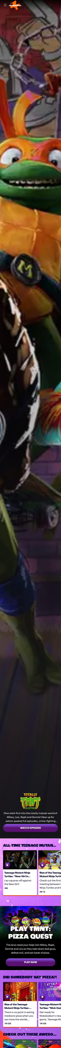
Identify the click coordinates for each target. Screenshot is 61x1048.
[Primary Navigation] (5, 5)
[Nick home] (15, 5)
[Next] (59, 873)
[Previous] (1, 873)
